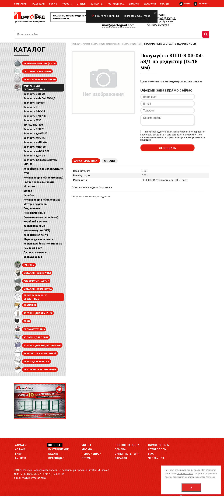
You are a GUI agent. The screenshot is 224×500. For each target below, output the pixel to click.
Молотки (29, 186)
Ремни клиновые (34, 212)
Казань (53, 453)
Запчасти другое (34, 155)
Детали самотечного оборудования (36, 254)
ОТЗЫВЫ (81, 4)
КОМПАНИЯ (20, 4)
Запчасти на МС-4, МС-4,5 (39, 98)
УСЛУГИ (53, 4)
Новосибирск (92, 453)
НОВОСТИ (67, 4)
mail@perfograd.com (118, 25)
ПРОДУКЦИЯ (38, 4)
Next (59, 399)
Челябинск (156, 458)
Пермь (86, 458)
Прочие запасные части (38, 182)
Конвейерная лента (35, 234)
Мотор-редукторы (35, 204)
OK (191, 487)
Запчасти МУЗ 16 (34, 138)
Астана (20, 449)
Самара (120, 449)
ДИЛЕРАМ (134, 4)
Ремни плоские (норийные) (40, 217)
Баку (18, 453)
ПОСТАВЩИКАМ (115, 4)
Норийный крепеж (35, 221)
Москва (87, 449)
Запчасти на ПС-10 (35, 142)
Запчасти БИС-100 (34, 116)
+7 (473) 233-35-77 (30, 474)
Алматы (21, 445)
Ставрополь (157, 449)
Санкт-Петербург (127, 453)
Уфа (151, 453)
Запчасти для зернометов (40, 160)
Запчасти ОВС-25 (34, 111)
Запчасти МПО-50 (34, 146)
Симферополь (158, 445)
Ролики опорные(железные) (41, 199)
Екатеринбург (58, 449)
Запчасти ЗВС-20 (34, 94)
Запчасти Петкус (34, 102)
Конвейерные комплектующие (43, 168)
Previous (20, 399)
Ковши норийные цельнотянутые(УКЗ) (36, 228)
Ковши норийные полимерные (42, 243)
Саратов (121, 458)
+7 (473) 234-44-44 (53, 474)
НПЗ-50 (27, 164)
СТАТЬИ (164, 4)
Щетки (27, 190)
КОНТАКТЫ (96, 4)
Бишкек (20, 458)
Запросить (167, 148)
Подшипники (31, 208)
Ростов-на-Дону (127, 445)
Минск (86, 445)
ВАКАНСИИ (150, 4)
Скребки (28, 195)
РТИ (26, 173)
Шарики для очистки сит (39, 239)
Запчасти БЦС (32, 107)
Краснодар (56, 458)
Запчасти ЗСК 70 (33, 129)
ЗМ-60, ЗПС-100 (33, 124)
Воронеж (54, 445)
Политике (145, 140)
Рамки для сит (32, 248)
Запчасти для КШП (35, 133)
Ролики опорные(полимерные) (43, 177)
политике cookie (185, 473)
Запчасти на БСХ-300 (36, 151)
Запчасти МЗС (32, 120)
